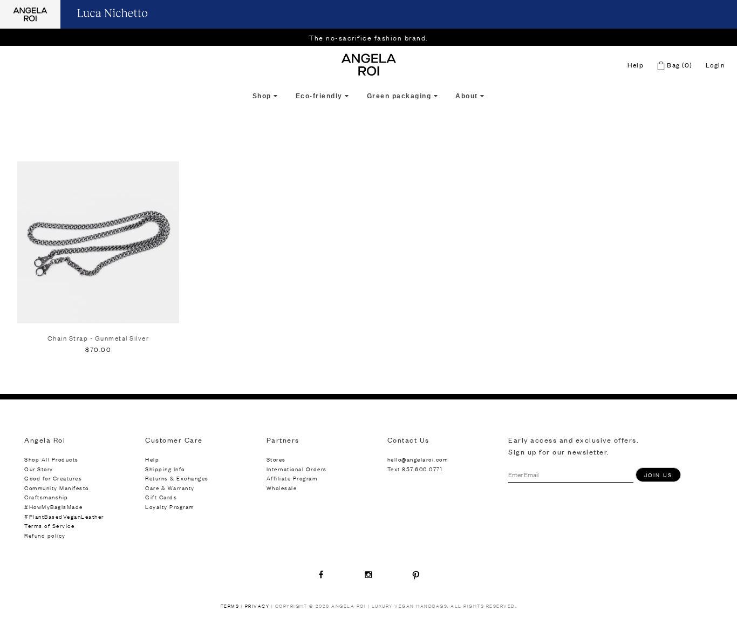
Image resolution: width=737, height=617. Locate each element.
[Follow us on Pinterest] (416, 574)
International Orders (297, 468)
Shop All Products (51, 459)
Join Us (658, 474)
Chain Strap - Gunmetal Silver (98, 338)
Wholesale (282, 487)
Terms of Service (49, 525)
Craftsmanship (46, 496)
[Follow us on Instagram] (368, 574)
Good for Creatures (53, 478)
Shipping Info (165, 468)
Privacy (257, 606)
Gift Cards (161, 496)
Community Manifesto (56, 487)
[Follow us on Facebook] (321, 574)
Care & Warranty (170, 487)
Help (635, 65)
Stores (276, 459)
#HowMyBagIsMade (53, 506)
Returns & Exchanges (177, 478)
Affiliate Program (292, 478)
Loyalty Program (169, 506)
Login (715, 65)
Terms (230, 606)
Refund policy (45, 535)
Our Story (38, 468)
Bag (678, 65)
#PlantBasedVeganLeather (64, 516)
